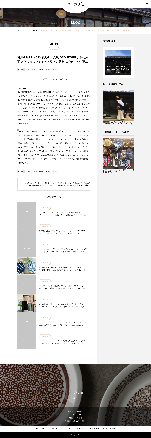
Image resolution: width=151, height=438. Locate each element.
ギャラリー (54, 428)
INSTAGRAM (54, 49)
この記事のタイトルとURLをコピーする (54, 79)
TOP (36, 428)
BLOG (44, 428)
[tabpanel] (108, 62)
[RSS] (77, 398)
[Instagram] (74, 398)
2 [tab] (118, 72)
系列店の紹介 (94, 428)
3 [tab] (120, 72)
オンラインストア (80, 428)
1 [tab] (116, 72)
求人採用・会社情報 (109, 428)
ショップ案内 (66, 428)
